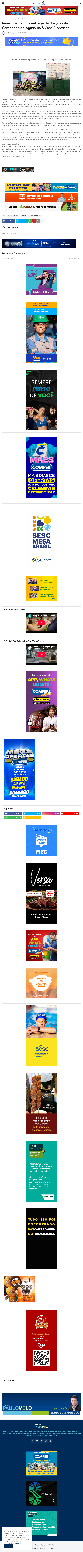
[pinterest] (50, 1441)
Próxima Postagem (74, 259)
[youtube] (41, 1441)
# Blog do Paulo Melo (19, 19)
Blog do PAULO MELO (47, 1548)
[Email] (38, 221)
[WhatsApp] (30, 221)
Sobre (37, 1545)
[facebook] (32, 1441)
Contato (43, 1545)
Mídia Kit (51, 1545)
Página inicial (6, 19)
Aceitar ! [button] (8, 1546)
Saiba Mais (17, 1543)
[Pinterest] (34, 221)
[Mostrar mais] (42, 221)
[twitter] (37, 1441)
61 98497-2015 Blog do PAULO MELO (31, 215)
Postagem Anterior (9, 259)
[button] (3, 3)
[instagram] (46, 1441)
